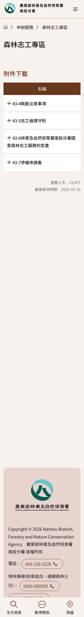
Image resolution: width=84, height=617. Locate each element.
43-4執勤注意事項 (29, 103)
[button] (75, 9)
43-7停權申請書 (27, 162)
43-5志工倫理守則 (29, 120)
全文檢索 (14, 612)
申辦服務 (25, 27)
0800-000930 (35, 586)
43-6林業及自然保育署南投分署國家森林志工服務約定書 (41, 141)
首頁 (6, 27)
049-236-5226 (38, 564)
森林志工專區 (54, 27)
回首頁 (34, 8)
